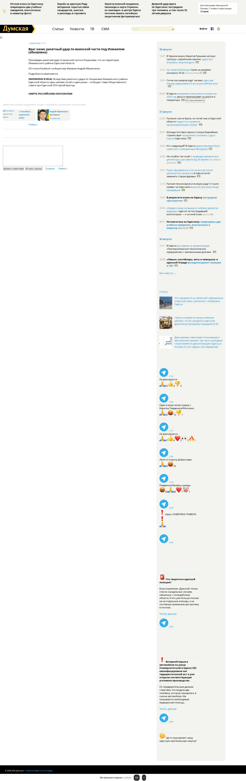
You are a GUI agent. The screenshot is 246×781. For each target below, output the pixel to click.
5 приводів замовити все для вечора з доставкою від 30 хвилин (193, 158)
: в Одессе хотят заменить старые (188, 175)
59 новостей (55, 118)
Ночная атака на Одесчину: (183, 221)
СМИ (105, 29)
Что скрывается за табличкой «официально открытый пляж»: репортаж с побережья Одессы (198, 301)
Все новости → (167, 273)
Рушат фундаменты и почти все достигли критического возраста (190, 172)
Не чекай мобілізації (178, 69)
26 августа (165, 239)
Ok (136, 777)
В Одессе (172, 93)
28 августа (165, 49)
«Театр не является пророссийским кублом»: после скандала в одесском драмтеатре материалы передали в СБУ (196, 320)
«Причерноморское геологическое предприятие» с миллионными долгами (189, 250)
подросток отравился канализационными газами (183, 123)
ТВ (92, 29)
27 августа (165, 111)
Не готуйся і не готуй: (179, 156)
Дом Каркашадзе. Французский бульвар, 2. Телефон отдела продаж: (216, 8)
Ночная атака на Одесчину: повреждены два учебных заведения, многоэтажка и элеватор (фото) (27, 8)
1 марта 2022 (34, 43)
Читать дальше (168, 613)
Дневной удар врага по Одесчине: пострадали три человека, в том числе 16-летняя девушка (169, 8)
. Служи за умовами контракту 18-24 (189, 71)
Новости (77, 29)
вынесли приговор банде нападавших (193, 188)
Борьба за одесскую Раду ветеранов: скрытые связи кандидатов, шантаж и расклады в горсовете (73, 8)
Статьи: (163, 291)
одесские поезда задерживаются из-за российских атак (192, 82)
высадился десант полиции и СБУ (194, 264)
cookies (127, 777)
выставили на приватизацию (193, 245)
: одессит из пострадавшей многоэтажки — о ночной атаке (188, 213)
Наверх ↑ (33, 124)
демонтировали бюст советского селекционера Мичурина (193, 147)
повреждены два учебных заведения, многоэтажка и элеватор (194, 225)
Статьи (57, 29)
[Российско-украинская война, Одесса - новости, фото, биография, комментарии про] (10, 117)
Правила (50, 168)
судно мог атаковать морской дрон (190, 61)
